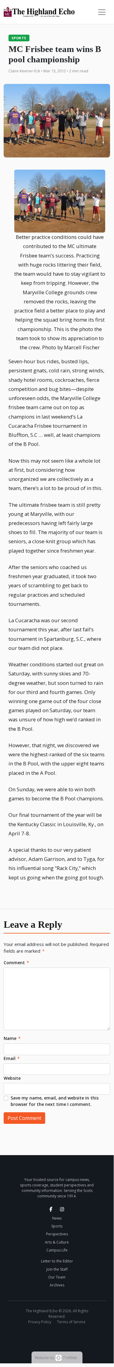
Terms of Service (71, 1321)
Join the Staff (57, 1269)
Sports (19, 38)
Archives (57, 1285)
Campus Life (57, 1250)
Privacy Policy (39, 1321)
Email (12, 1058)
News (57, 1218)
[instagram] (62, 1209)
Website (12, 1078)
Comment (16, 962)
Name (12, 1038)
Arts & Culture (57, 1242)
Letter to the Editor (57, 1261)
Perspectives (57, 1234)
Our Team (56, 1277)
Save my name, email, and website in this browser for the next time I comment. (55, 1101)
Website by (56, 1357)
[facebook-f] (50, 1209)
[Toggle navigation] (102, 12)
